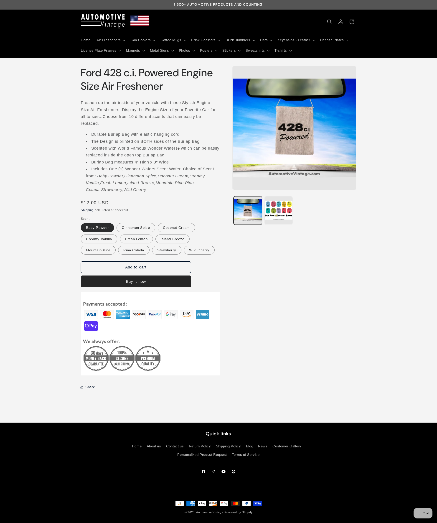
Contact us (175, 446)
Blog (249, 446)
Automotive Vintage (210, 512)
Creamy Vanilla (99, 239)
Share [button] (90, 387)
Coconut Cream (176, 228)
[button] (110, 40)
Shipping (87, 210)
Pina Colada (133, 250)
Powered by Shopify (238, 512)
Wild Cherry (199, 250)
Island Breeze (172, 239)
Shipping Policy (228, 446)
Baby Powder (97, 228)
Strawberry (166, 250)
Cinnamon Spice (136, 228)
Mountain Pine (98, 250)
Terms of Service (246, 455)
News (262, 446)
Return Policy (200, 446)
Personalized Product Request (202, 455)
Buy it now (136, 281)
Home (137, 446)
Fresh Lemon (136, 239)
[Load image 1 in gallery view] (248, 210)
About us (154, 446)
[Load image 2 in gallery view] (278, 210)
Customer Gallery (286, 446)
